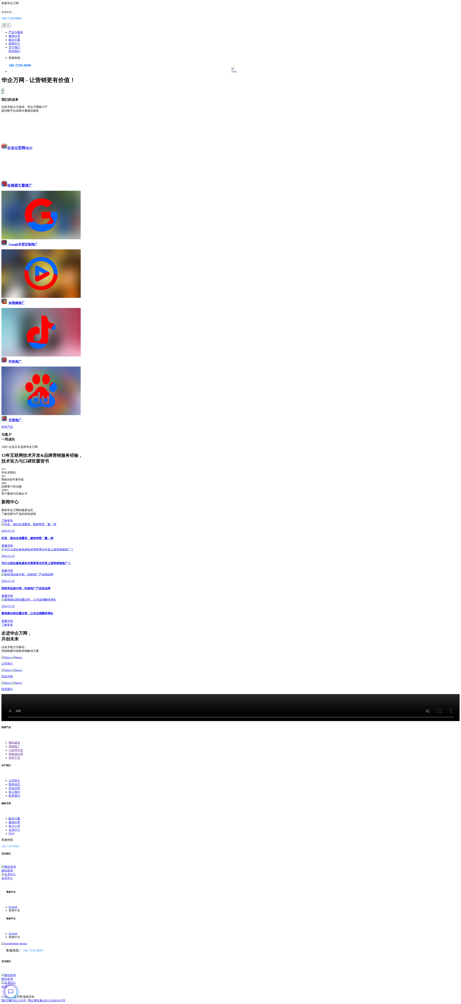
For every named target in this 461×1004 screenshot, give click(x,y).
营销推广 (14, 746)
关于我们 (14, 47)
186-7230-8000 (33, 950)
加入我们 (14, 791)
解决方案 (14, 39)
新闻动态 (14, 784)
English (13, 907)
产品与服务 (16, 32)
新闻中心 (14, 43)
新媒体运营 (16, 754)
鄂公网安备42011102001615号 (46, 1000)
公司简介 (14, 780)
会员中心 (14, 829)
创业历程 (14, 788)
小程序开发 (16, 750)
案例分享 (14, 36)
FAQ (11, 833)
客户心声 (14, 826)
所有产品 (14, 757)
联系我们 (14, 51)
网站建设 (14, 742)
